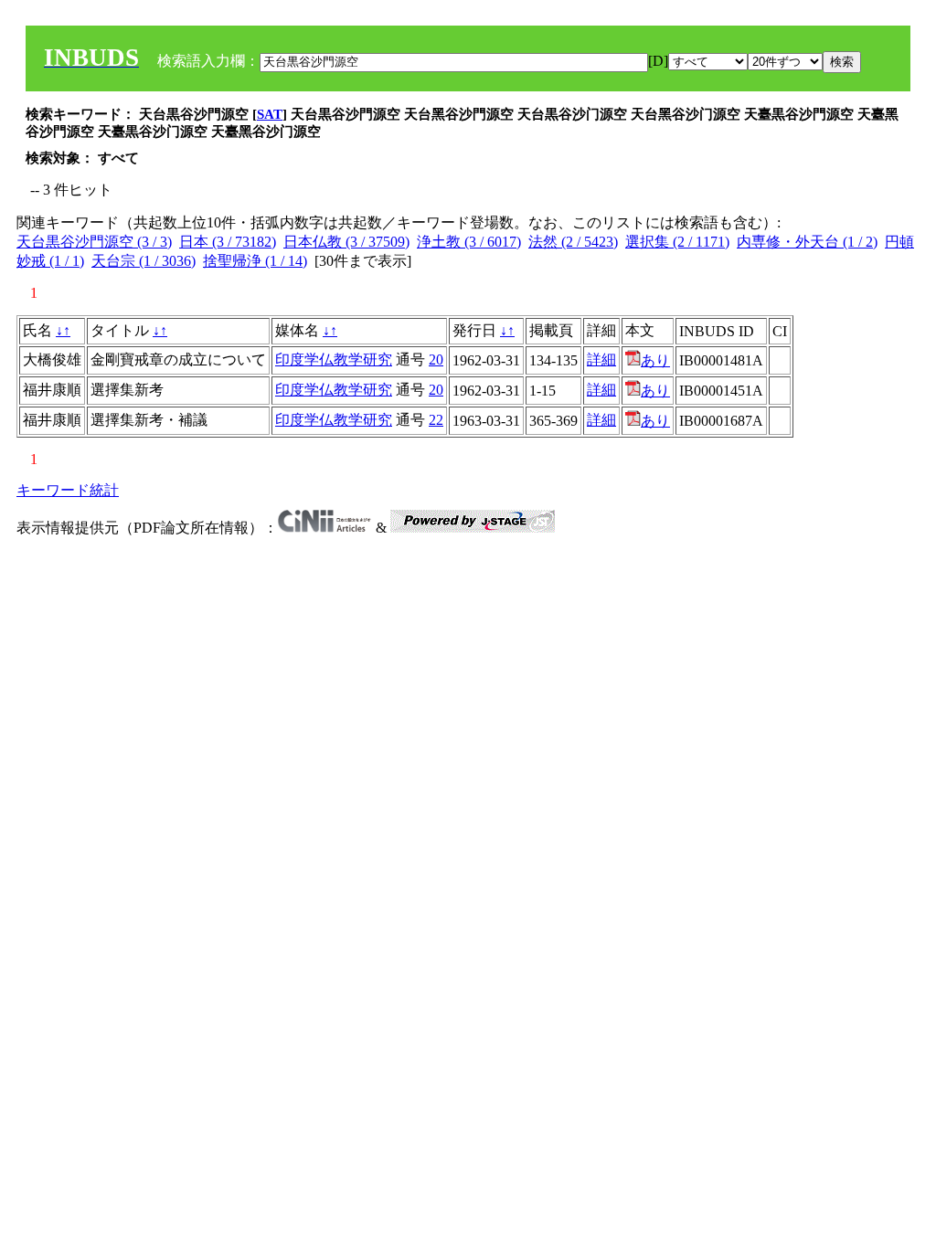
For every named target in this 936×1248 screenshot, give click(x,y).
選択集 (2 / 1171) (677, 241)
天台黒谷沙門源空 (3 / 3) (94, 241)
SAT (269, 114)
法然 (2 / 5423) (573, 241)
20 (436, 359)
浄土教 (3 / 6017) (469, 241)
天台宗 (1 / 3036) (143, 261)
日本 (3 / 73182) (227, 241)
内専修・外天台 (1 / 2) (807, 241)
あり (655, 360)
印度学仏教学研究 (333, 359)
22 (436, 420)
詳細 (601, 359)
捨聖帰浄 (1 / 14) (255, 261)
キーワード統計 (67, 490)
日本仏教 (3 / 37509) (346, 241)
